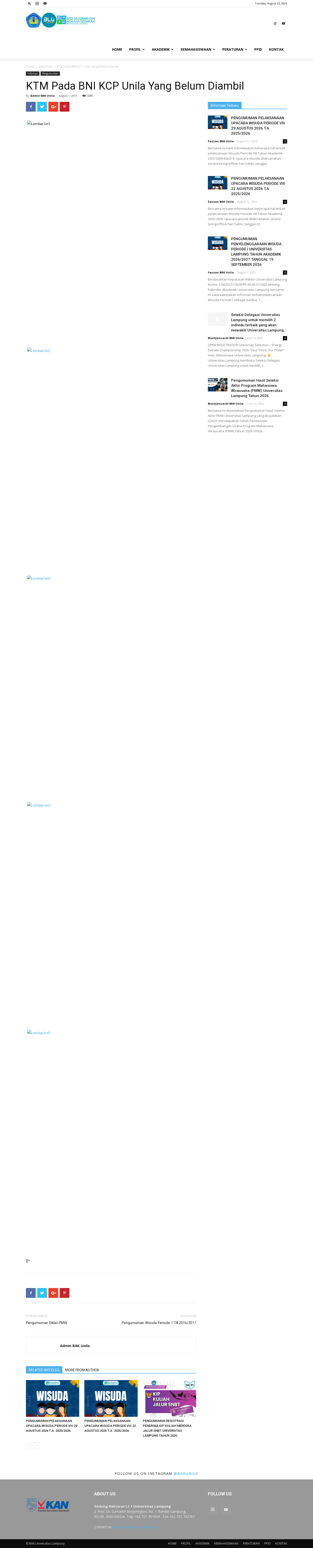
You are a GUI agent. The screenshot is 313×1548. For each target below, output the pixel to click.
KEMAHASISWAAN (196, 49)
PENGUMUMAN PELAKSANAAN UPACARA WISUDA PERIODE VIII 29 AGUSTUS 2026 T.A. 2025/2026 (51, 1425)
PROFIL (135, 49)
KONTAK (276, 49)
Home (30, 66)
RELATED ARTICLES (44, 1370)
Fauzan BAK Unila (221, 141)
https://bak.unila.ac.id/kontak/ (136, 1527)
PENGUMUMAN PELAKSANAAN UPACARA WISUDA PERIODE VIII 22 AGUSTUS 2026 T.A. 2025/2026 (110, 1425)
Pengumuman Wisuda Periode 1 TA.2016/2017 (159, 1323)
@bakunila (186, 1473)
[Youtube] (45, 3)
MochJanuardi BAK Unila (226, 338)
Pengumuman (50, 73)
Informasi (45, 66)
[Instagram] (37, 3)
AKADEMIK (161, 49)
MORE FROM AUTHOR (82, 1370)
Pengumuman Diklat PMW (46, 1323)
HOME (117, 49)
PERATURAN (232, 49)
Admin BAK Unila (42, 95)
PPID (258, 49)
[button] (29, 3)
